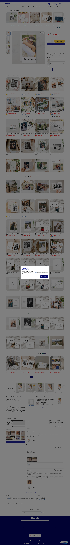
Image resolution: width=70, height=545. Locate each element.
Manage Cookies (36, 276)
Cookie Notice (35, 272)
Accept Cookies (44, 276)
